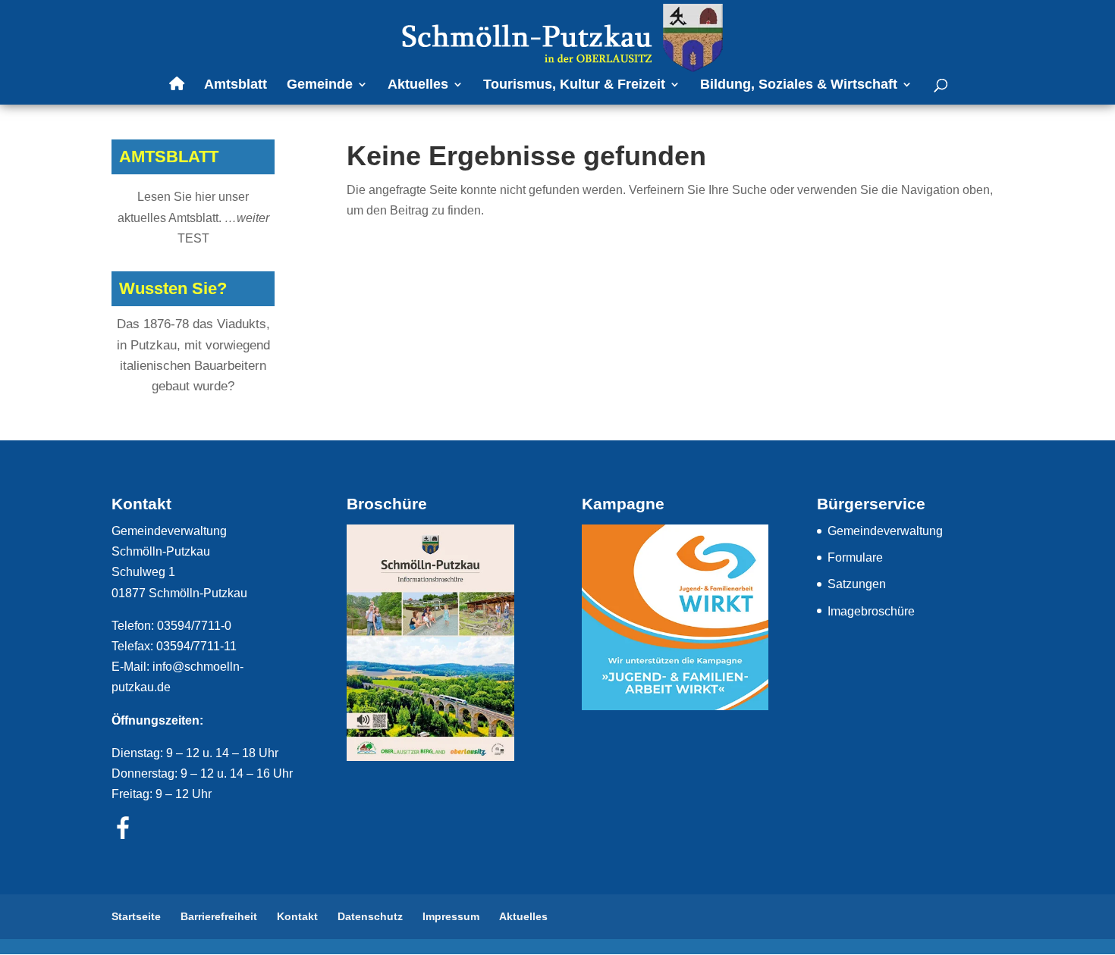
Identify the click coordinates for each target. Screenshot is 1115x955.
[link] (559, 36)
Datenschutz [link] (370, 916)
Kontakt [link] (297, 916)
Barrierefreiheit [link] (219, 916)
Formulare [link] (855, 557)
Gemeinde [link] (320, 85)
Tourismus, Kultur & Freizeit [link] (574, 85)
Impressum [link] (450, 916)
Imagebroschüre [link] (871, 611)
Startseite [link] (136, 916)
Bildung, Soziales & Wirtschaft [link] (798, 85)
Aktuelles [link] (418, 85)
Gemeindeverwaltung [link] (885, 530)
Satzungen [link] (857, 584)
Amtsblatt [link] (235, 85)
